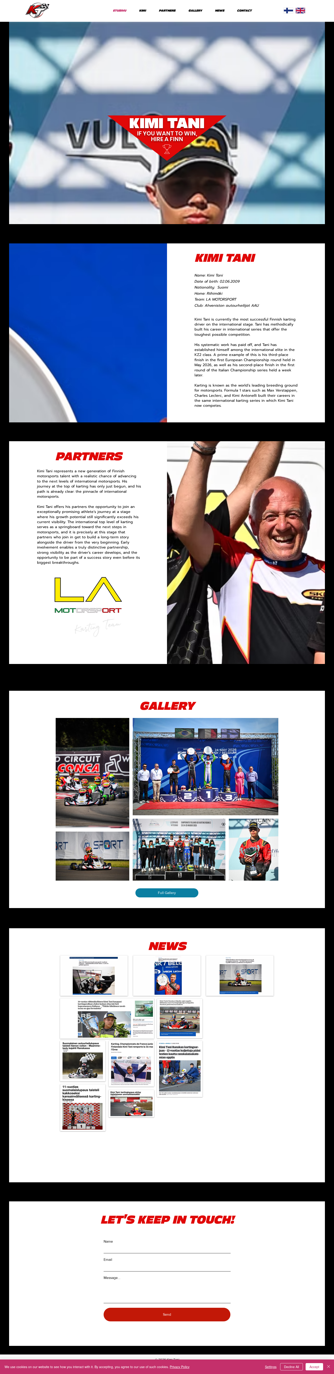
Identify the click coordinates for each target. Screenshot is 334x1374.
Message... (112, 1278)
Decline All (291, 1366)
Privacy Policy (179, 1366)
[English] (300, 10)
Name (108, 1241)
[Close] (328, 1366)
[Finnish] (288, 10)
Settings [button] (271, 1366)
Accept (314, 1366)
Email (108, 1259)
